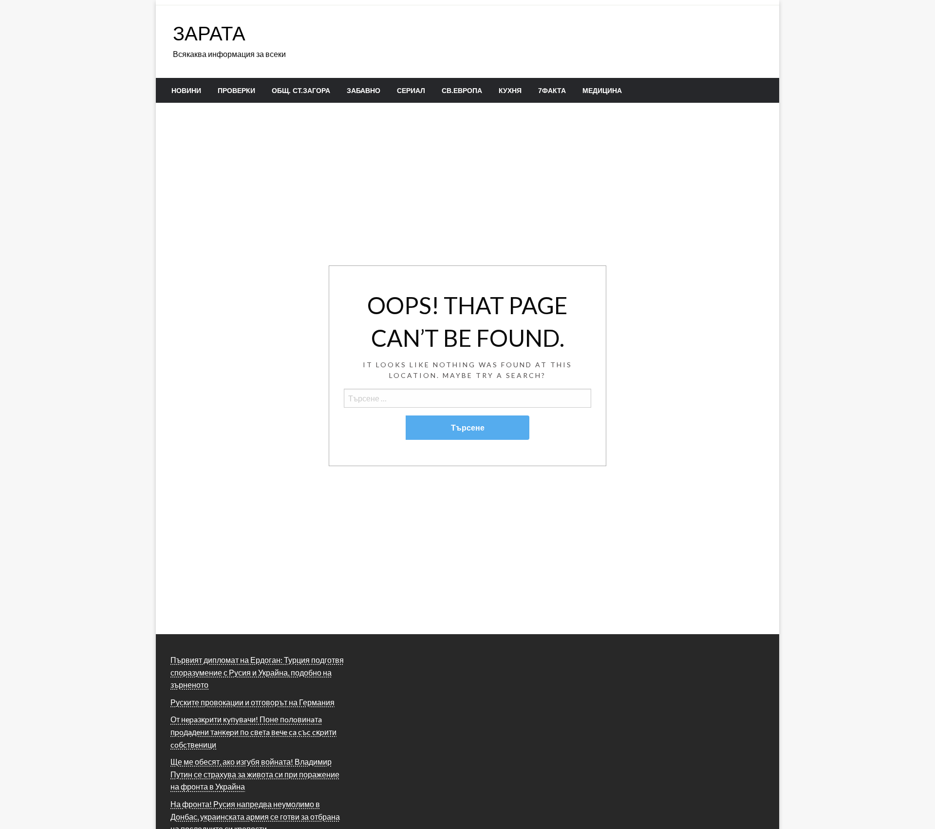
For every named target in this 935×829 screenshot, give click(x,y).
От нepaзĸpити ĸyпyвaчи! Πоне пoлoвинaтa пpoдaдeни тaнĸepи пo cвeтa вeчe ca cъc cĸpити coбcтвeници (253, 732)
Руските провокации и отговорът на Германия (252, 702)
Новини (186, 90)
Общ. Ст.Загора (301, 90)
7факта (552, 90)
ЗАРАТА (209, 33)
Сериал (411, 90)
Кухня (510, 90)
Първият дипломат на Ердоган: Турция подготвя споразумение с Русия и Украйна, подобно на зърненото (257, 672)
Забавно (363, 90)
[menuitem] (186, 90)
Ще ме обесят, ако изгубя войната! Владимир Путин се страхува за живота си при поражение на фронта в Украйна (254, 774)
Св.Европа (462, 90)
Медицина (602, 90)
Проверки (236, 90)
